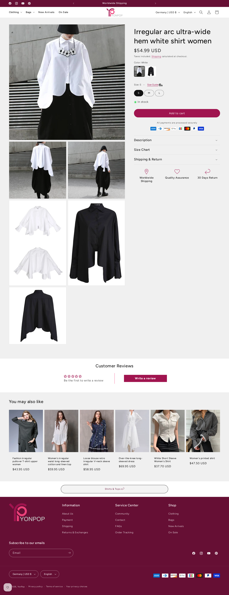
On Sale (63, 12)
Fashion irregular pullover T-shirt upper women (25, 461)
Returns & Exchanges (75, 532)
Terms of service (54, 586)
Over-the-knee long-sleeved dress (130, 460)
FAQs (118, 526)
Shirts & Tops (113, 489)
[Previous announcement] (73, 3)
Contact (120, 519)
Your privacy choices (76, 586)
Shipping (156, 56)
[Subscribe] (69, 553)
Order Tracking (124, 532)
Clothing (14, 12)
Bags (28, 12)
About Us (67, 513)
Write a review (145, 378)
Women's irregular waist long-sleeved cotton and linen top (59, 461)
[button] (201, 12)
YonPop (21, 587)
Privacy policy (35, 586)
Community (122, 513)
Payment (67, 519)
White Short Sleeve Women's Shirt (165, 460)
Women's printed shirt (202, 458)
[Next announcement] (155, 3)
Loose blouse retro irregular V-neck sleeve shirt (96, 461)
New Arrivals (46, 12)
